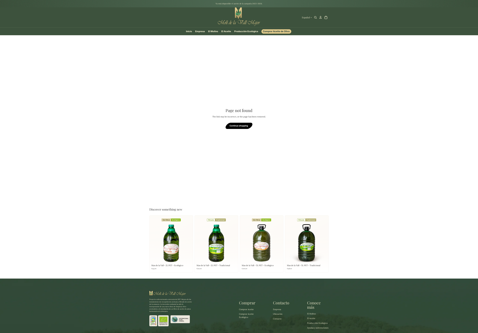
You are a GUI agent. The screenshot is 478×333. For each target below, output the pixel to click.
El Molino (311, 313)
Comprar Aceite (246, 309)
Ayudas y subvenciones (317, 328)
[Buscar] (315, 17)
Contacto (277, 318)
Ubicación (277, 314)
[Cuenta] (320, 17)
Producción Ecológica (317, 323)
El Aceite (311, 318)
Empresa (277, 309)
